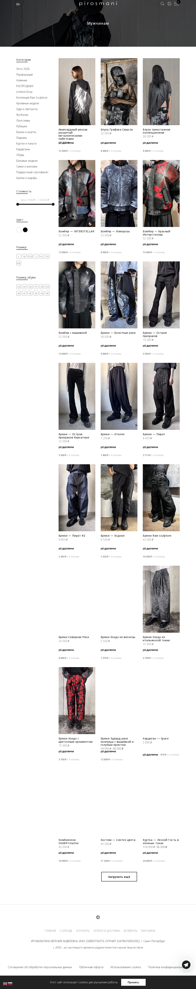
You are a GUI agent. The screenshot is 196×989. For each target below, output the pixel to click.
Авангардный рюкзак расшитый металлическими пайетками (73, 134)
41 (24, 293)
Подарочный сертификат (32, 172)
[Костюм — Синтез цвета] (119, 802)
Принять (133, 982)
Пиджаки (21, 138)
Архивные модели (27, 103)
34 (18, 286)
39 (47, 286)
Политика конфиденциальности (168, 967)
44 (41, 293)
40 (18, 293)
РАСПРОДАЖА (24, 86)
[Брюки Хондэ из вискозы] (119, 599)
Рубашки (21, 126)
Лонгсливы (23, 120)
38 (41, 286)
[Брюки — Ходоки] (119, 497)
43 (36, 293)
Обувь (20, 155)
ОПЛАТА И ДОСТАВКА (106, 930)
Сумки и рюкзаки (26, 166)
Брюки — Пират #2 (72, 535)
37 (36, 286)
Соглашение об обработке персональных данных (40, 967)
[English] (5, 983)
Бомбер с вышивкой (73, 333)
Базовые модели (27, 160)
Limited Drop (24, 92)
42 (30, 293)
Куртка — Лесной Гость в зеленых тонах (161, 841)
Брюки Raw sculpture (157, 535)
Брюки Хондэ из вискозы (118, 637)
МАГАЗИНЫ (148, 930)
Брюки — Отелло (113, 434)
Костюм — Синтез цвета (118, 840)
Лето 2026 (22, 69)
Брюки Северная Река (74, 637)
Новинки (21, 80)
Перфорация (24, 74)
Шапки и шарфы (26, 178)
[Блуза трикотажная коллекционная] (161, 91)
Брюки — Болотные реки (118, 333)
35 (24, 286)
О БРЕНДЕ (66, 930)
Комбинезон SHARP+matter (69, 841)
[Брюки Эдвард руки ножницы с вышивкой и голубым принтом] (119, 700)
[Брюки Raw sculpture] (161, 497)
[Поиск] (162, 4)
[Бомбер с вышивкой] (77, 294)
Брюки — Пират (154, 434)
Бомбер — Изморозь (115, 231)
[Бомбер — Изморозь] (119, 193)
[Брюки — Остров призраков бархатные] (77, 396)
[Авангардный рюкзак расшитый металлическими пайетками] (77, 91)
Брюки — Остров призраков (155, 334)
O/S (30, 256)
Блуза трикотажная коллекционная (156, 131)
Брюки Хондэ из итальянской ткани (156, 638)
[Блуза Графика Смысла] (119, 91)
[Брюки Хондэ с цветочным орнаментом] (77, 700)
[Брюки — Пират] (161, 396)
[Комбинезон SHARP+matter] (77, 802)
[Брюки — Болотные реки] (119, 294)
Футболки (22, 115)
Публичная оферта (91, 967)
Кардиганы (23, 149)
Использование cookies (126, 967)
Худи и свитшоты (27, 109)
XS (47, 256)
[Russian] (10, 983)
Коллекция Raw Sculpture (31, 97)
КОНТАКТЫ (83, 930)
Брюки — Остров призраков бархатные (74, 435)
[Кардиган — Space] (161, 700)
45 (47, 293)
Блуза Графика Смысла (117, 129)
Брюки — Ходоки (113, 535)
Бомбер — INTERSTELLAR (76, 231)
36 (30, 286)
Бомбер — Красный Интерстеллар (156, 232)
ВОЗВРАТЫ (130, 930)
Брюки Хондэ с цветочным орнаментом (76, 740)
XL (41, 256)
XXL (19, 263)
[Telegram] (186, 980)
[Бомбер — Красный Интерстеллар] (161, 193)
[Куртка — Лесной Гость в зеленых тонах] (161, 802)
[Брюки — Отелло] (119, 396)
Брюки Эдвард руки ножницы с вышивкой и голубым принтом (117, 741)
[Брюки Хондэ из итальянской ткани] (161, 599)
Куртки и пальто (26, 143)
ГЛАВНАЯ (50, 930)
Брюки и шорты (26, 132)
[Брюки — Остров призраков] (161, 294)
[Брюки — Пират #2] (77, 497)
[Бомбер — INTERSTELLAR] (77, 193)
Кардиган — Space (156, 738)
